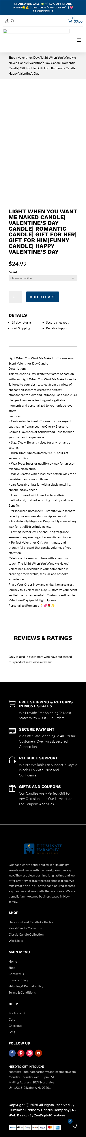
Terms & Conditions (22, 992)
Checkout (15, 1025)
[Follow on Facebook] (12, 1053)
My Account (17, 1013)
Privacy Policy (18, 980)
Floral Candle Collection (25, 928)
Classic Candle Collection (26, 934)
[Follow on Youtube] (38, 1053)
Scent (13, 272)
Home (13, 961)
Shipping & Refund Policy (26, 986)
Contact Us (16, 974)
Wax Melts (16, 940)
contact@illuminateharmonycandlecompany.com (42, 1071)
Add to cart (42, 297)
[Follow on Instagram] (29, 1053)
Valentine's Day (28, 57)
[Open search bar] (12, 20)
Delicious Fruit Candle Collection (31, 922)
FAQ (12, 1032)
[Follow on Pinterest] (20, 1053)
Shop (12, 57)
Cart (12, 1019)
